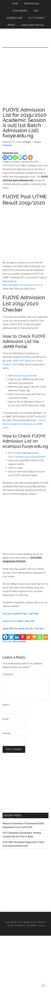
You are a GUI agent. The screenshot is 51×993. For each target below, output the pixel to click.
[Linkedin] (17, 637)
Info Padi (25, 40)
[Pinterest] (23, 637)
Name (6, 704)
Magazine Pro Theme (33, 922)
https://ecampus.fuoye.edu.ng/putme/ (21, 285)
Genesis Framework (16, 925)
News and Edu (19, 641)
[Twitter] (10, 157)
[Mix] (34, 637)
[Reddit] (28, 637)
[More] (30, 157)
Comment (8, 674)
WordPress (32, 925)
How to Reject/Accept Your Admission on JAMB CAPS (24, 424)
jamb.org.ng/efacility (27, 375)
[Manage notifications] (43, 985)
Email (6, 719)
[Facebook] (5, 157)
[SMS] (19, 157)
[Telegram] (24, 157)
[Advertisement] (25, 80)
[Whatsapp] (14, 157)
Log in (41, 925)
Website (7, 733)
